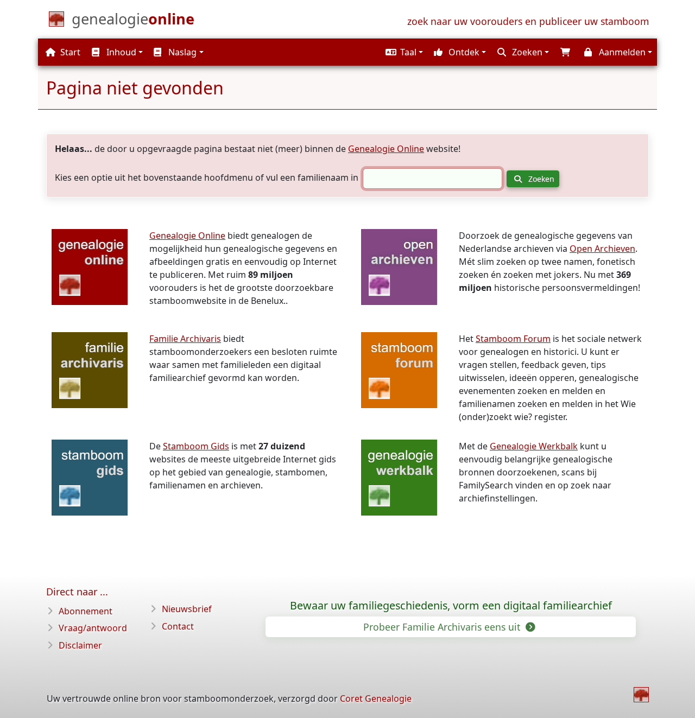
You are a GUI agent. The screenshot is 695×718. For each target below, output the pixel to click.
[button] (402, 52)
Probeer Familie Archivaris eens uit (443, 626)
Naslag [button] (181, 52)
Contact (178, 626)
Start (69, 52)
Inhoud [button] (120, 52)
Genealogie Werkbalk (534, 446)
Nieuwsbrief (187, 609)
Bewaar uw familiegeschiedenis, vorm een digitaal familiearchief (451, 605)
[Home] (641, 694)
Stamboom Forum (513, 339)
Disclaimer (80, 645)
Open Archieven (602, 249)
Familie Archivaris (185, 339)
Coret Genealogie (376, 698)
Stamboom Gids (196, 446)
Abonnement (85, 611)
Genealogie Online (386, 149)
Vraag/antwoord (93, 628)
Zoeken (540, 179)
